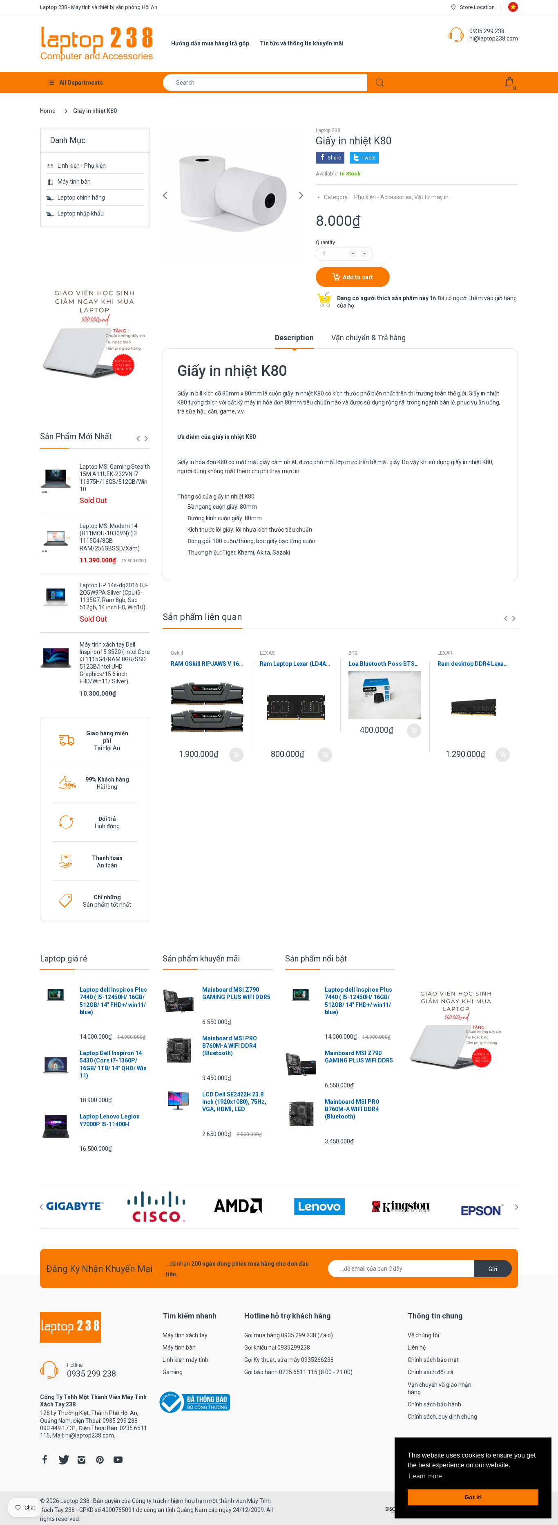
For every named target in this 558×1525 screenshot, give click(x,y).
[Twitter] (62, 1459)
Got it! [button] (473, 1497)
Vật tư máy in (431, 197)
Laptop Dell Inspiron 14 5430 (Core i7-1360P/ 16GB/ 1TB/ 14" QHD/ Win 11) (113, 1064)
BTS (352, 653)
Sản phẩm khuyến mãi (201, 959)
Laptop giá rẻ (63, 959)
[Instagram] (81, 1459)
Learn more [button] (425, 1476)
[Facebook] (44, 1459)
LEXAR (267, 653)
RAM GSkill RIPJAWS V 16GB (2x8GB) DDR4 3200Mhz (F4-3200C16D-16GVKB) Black (207, 663)
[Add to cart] (236, 755)
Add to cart (358, 277)
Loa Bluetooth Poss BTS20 (384, 663)
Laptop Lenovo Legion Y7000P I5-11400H (110, 1120)
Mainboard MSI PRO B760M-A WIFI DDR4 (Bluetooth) (229, 1045)
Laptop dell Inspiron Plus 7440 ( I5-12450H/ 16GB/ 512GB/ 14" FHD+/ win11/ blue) (113, 1000)
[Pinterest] (99, 1459)
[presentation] (138, 438)
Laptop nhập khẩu (81, 213)
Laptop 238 (328, 130)
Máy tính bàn (74, 181)
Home (48, 111)
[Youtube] (118, 1459)
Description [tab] (294, 337)
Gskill (177, 653)
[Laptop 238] (97, 43)
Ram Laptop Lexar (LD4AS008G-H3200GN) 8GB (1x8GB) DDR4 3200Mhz (296, 663)
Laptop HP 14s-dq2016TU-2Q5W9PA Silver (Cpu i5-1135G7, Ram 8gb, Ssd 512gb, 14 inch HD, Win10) (114, 596)
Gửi (493, 1269)
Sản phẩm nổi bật (316, 959)
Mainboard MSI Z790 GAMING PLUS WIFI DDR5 (236, 993)
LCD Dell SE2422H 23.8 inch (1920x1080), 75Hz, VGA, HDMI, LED (234, 1101)
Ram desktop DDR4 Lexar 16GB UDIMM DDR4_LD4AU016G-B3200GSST (473, 663)
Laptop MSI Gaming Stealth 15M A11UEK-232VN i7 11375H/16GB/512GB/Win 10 (115, 477)
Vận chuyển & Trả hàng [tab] (368, 337)
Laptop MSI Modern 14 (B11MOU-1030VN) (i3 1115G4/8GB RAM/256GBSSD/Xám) (110, 537)
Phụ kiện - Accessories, (383, 197)
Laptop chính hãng (81, 197)
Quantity (325, 242)
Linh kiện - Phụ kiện (82, 165)
